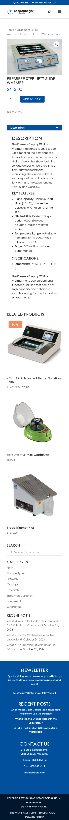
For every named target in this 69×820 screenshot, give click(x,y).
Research (13, 590)
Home (10, 29)
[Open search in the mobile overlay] (34, 552)
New (10, 567)
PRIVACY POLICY (34, 817)
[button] (56, 44)
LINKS (33, 812)
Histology (12, 579)
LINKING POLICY (48, 812)
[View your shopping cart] (50, 13)
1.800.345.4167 (38, 759)
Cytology (13, 584)
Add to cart (32, 99)
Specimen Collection (20, 595)
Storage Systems (17, 573)
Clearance (14, 606)
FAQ (25, 812)
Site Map (15, 812)
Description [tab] (17, 127)
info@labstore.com (34, 772)
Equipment (23, 29)
